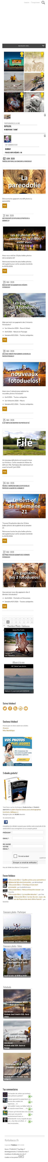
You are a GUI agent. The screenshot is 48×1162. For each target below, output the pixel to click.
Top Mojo (21, 1149)
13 (28, 622)
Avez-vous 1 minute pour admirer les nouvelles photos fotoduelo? (16, 355)
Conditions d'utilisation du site (15, 1154)
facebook (20, 1156)
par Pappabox (10, 655)
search (43, 2)
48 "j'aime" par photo (18, 666)
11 (20, 622)
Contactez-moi (22, 1151)
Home (7, 1149)
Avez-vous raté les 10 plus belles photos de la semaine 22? (16, 219)
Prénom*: (7, 833)
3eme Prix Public (19, 630)
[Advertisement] (24, 24)
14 (32, 622)
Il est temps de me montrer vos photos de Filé (15, 423)
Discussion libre (15, 880)
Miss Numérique (9, 730)
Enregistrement (36, 2)
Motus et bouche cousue (31, 890)
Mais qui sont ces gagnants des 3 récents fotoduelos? (14, 286)
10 (16, 622)
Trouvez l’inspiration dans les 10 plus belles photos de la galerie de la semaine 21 (15, 487)
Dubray (8, 149)
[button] (6, 822)
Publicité (13, 1149)
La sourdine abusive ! (29, 894)
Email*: (6, 838)
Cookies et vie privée (11, 1157)
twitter (22, 1156)
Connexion (26, 2)
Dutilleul (7, 126)
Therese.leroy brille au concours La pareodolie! (17, 161)
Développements (10, 1151)
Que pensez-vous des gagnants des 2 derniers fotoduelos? (16, 556)
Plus (4, 206)
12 (24, 622)
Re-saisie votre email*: (7, 846)
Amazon (6, 728)
